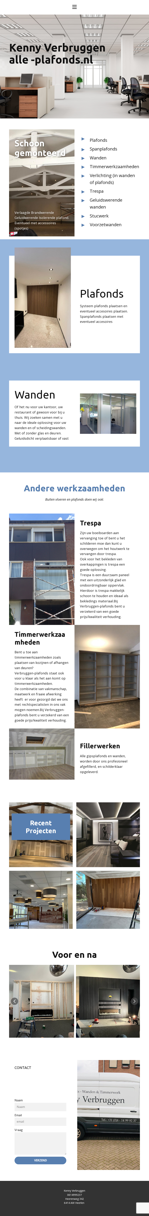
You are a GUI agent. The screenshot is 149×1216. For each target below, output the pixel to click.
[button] (14, 1001)
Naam (19, 1100)
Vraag (19, 1130)
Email (18, 1115)
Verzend (40, 1160)
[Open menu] (74, 7)
